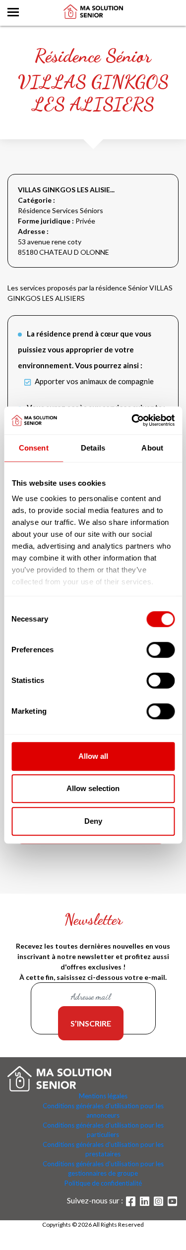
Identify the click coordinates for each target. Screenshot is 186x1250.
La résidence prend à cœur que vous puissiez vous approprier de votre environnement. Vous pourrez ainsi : (84, 349)
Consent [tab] (34, 448)
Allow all (93, 756)
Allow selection (93, 788)
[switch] (160, 650)
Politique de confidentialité (103, 1183)
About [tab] (152, 448)
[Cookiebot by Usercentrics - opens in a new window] (132, 420)
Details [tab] (93, 448)
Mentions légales (103, 1096)
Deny (93, 821)
